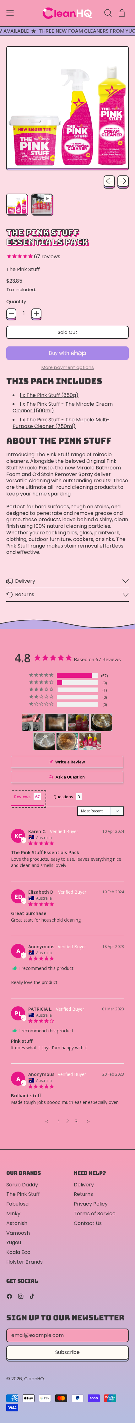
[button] (108, 13)
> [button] (88, 1121)
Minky (13, 1213)
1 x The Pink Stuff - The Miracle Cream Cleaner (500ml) (63, 407)
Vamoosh (18, 1233)
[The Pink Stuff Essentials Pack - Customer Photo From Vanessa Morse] (55, 722)
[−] (11, 313)
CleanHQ (34, 1379)
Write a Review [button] (70, 762)
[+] (36, 313)
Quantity (16, 302)
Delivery (84, 1184)
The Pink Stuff (23, 269)
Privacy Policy (91, 1203)
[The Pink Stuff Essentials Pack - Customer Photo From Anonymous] (78, 722)
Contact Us (88, 1223)
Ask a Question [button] (70, 777)
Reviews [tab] (22, 797)
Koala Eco (18, 1252)
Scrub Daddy (22, 1184)
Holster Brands (24, 1261)
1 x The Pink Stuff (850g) (49, 395)
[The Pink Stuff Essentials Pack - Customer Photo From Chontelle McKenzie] (32, 722)
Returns (83, 1194)
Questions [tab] (63, 797)
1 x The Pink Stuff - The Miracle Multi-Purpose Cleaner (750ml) (61, 423)
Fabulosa (17, 1203)
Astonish (16, 1223)
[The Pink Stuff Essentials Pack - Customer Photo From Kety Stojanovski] (101, 722)
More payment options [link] (67, 368)
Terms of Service (95, 1213)
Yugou (13, 1242)
